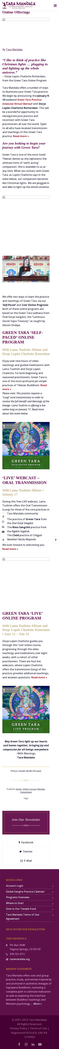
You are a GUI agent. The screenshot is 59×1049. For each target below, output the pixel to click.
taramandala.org (20, 959)
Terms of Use (38, 1028)
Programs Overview (17, 897)
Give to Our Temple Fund (21, 909)
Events (19, 789)
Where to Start (15, 903)
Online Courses (29, 789)
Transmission (26, 792)
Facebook (26, 842)
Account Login (14, 885)
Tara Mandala (14, 49)
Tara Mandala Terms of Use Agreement (22, 916)
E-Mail (27, 860)
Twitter (27, 851)
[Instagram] (3, 521)
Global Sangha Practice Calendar (25, 891)
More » (37, 1003)
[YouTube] (3, 531)
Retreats (41, 789)
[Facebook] (3, 516)
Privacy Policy (18, 1028)
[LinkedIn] (3, 526)
